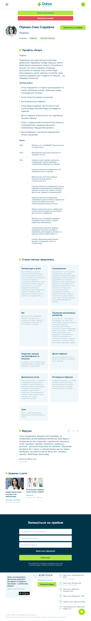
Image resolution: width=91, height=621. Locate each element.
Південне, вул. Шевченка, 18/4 (74, 602)
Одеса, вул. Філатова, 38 (72, 584)
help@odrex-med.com (45, 580)
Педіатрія (33, 38)
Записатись (45, 558)
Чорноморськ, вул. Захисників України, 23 (74, 608)
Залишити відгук (47, 584)
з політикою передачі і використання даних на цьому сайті (45, 565)
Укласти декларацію (45, 13)
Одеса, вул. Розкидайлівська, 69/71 (73, 577)
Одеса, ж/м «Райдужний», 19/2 (73, 596)
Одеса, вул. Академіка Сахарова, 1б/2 (71, 590)
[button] (7, 4)
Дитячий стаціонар (48, 38)
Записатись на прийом (72, 28)
